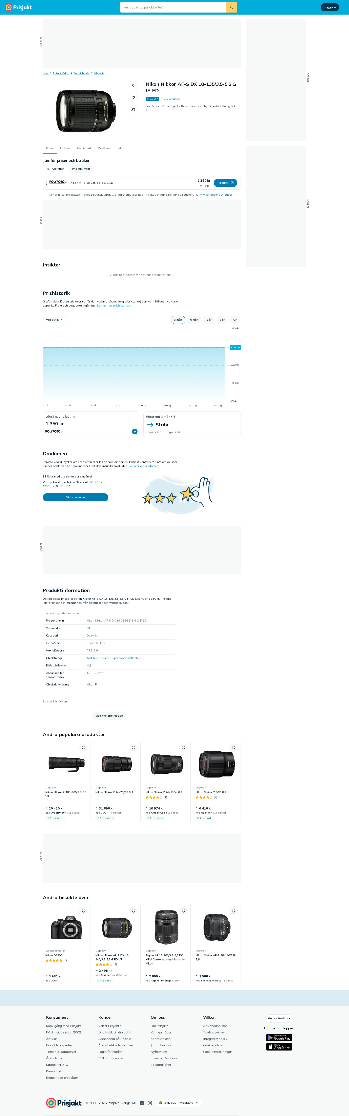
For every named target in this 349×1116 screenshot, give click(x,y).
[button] (133, 85)
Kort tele (92, 658)
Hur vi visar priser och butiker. (214, 194)
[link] (66, 782)
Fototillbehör (81, 73)
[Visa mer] (46, 183)
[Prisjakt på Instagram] (149, 1103)
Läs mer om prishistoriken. (114, 305)
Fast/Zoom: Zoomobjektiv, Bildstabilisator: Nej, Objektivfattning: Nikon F (192, 108)
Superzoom (118, 658)
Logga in (330, 7)
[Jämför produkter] (133, 109)
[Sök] (231, 7)
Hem (46, 73)
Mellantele (134, 658)
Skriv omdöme (171, 99)
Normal (104, 658)
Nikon (90, 628)
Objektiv (99, 73)
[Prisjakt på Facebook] (141, 1103)
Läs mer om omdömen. (144, 466)
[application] (142, 367)
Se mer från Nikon (55, 701)
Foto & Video (61, 73)
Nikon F (92, 684)
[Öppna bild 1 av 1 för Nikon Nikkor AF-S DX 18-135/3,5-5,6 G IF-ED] (86, 111)
